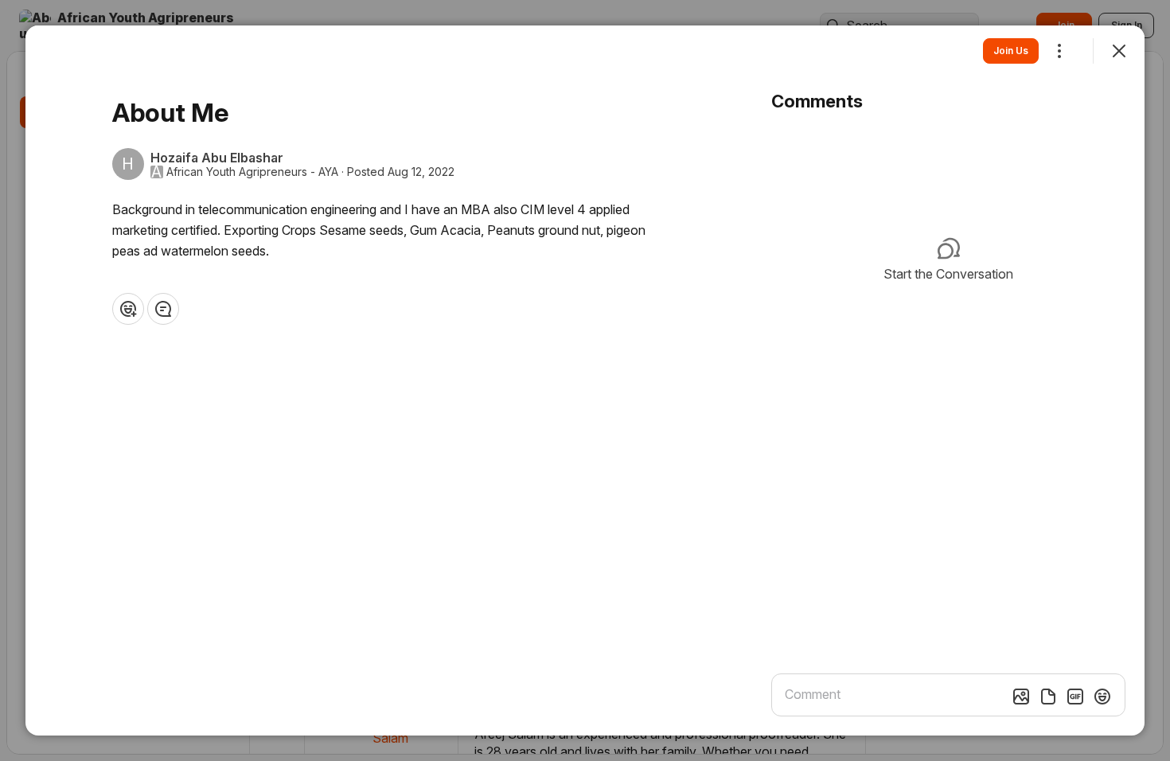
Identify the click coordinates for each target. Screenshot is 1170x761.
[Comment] (163, 309)
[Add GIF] (1075, 696)
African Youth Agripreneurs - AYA (252, 172)
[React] (128, 309)
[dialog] (585, 380)
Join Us (1010, 51)
